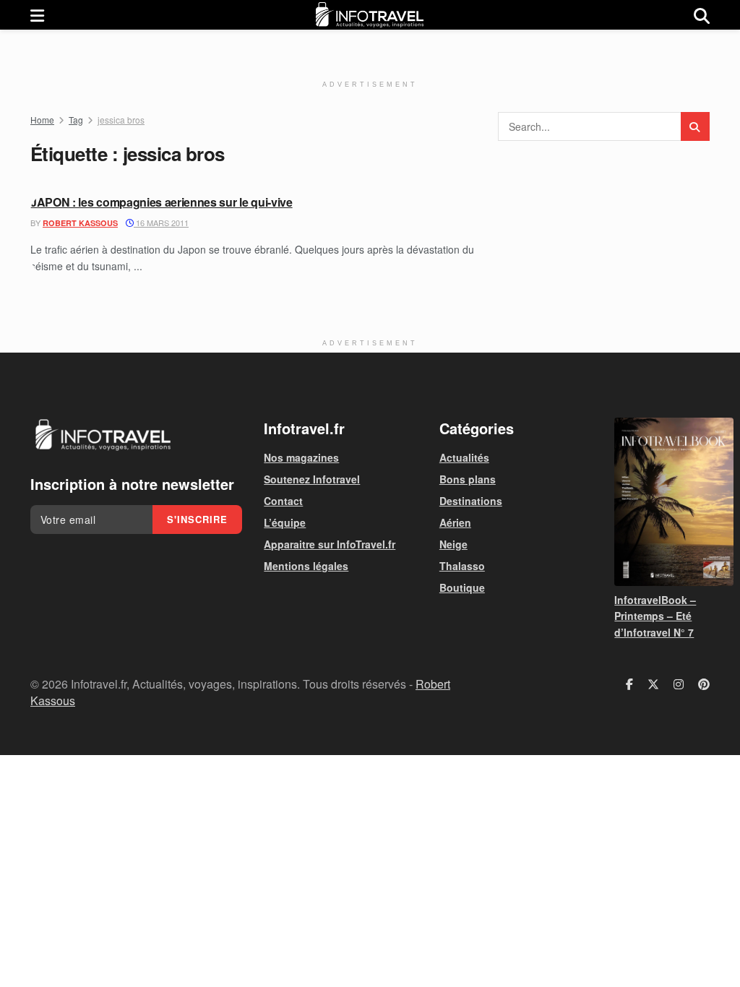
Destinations (470, 501)
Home (42, 119)
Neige (453, 544)
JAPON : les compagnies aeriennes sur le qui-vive (161, 202)
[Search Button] (702, 15)
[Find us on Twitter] (653, 684)
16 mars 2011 (161, 222)
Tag (76, 119)
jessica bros (121, 119)
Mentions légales (306, 566)
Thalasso (462, 566)
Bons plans (467, 479)
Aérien (455, 522)
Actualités (464, 457)
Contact (283, 501)
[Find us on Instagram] (679, 684)
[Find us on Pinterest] (704, 684)
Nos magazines (301, 457)
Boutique (462, 587)
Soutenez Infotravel (312, 479)
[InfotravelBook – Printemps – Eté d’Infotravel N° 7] (662, 502)
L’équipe (285, 522)
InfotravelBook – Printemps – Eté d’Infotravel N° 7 (655, 615)
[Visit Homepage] (369, 15)
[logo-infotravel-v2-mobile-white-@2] (102, 435)
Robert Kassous (80, 222)
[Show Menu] (37, 15)
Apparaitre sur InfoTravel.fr (329, 544)
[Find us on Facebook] (629, 684)
